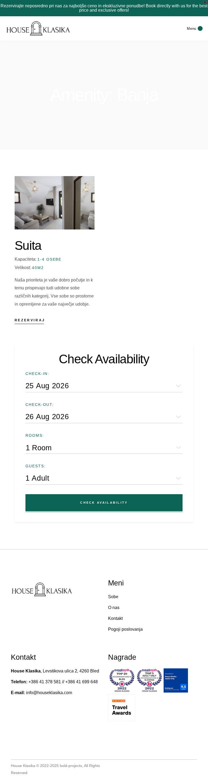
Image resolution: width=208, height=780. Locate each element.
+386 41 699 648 (81, 681)
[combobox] (104, 447)
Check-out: (39, 404)
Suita (28, 245)
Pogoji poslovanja (125, 629)
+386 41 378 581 (44, 681)
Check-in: (37, 373)
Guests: (35, 466)
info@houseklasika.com (49, 692)
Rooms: (34, 435)
